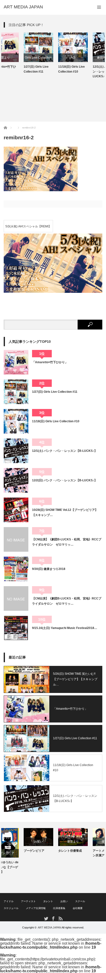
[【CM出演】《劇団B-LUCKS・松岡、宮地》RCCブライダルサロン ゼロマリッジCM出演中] (16, 598)
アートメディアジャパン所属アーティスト (87, 853)
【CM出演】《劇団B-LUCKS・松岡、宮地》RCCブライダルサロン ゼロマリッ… (66, 542)
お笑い (18, 841)
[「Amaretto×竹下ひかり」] (16, 362)
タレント (48, 901)
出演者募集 (59, 908)
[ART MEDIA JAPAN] (23, 7)
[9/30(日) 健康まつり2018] (16, 569)
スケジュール (11, 908)
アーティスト (28, 901)
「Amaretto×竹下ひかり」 (50, 362)
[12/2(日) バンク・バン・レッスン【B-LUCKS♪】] (16, 480)
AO (53, 57)
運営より (53, 841)
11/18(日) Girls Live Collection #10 (51, 69)
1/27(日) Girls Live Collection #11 (16, 69)
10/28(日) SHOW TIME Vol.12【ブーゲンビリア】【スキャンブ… (65, 512)
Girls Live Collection (18, 57)
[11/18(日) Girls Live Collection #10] (16, 421)
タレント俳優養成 (50, 850)
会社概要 (78, 908)
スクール (80, 901)
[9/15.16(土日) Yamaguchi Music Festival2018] (16, 628)
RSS (60, 918)
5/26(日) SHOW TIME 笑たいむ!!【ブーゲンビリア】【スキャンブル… (75, 679)
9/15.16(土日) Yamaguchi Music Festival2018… (64, 628)
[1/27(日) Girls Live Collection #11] (16, 391)
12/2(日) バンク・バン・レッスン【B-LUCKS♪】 (64, 480)
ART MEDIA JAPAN (49, 927)
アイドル (9, 901)
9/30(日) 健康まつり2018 (48, 569)
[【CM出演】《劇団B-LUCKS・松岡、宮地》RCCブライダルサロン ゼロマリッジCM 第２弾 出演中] (16, 539)
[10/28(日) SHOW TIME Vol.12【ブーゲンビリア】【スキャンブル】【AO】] (16, 510)
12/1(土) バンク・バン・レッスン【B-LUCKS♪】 (86, 71)
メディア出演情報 (36, 908)
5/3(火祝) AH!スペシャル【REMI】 (28, 226)
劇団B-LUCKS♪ (87, 57)
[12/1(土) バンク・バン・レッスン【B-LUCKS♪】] (16, 451)
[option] (18, 53)
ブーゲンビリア (14, 850)
